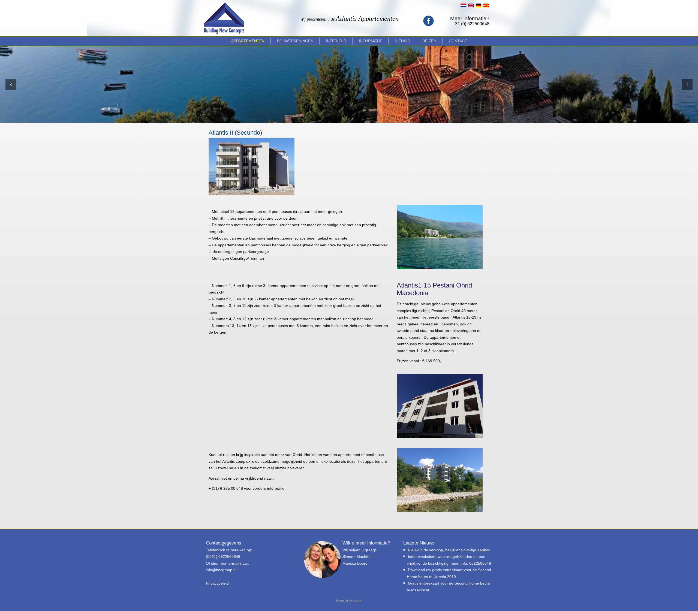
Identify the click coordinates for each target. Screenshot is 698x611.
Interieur (336, 41)
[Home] (224, 18)
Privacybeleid (217, 583)
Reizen (429, 41)
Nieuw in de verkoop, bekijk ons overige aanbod (449, 550)
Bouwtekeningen (295, 41)
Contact (458, 41)
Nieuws (402, 41)
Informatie (370, 41)
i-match (357, 600)
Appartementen (247, 41)
